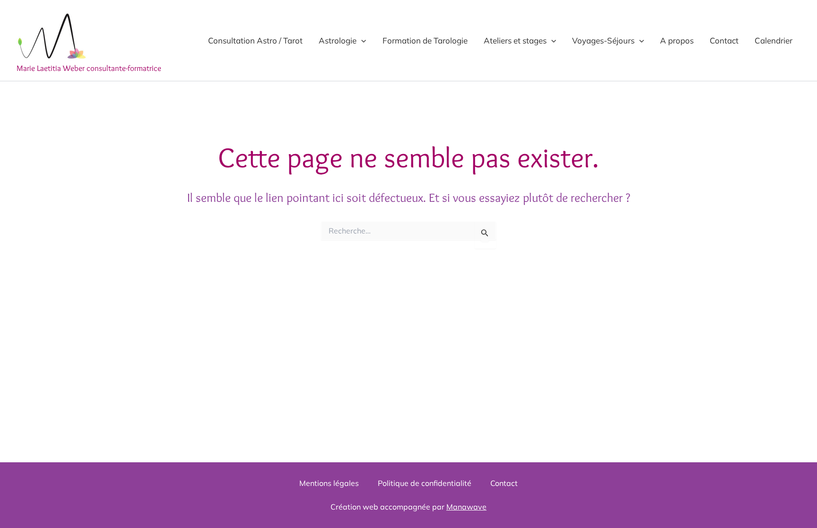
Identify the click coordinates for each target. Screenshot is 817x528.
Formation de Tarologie (425, 40)
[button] (361, 41)
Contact (724, 40)
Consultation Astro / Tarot (255, 40)
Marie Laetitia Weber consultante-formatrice (89, 68)
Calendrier (773, 40)
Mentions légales (329, 483)
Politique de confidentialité (424, 483)
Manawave (466, 506)
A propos (677, 40)
